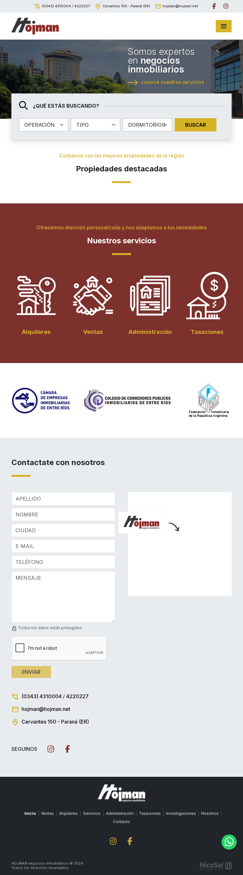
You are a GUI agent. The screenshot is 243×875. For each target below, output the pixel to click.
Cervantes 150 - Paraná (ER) (126, 6)
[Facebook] (214, 6)
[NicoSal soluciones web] (216, 865)
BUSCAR (195, 125)
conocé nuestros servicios (172, 82)
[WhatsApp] (229, 842)
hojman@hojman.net (180, 6)
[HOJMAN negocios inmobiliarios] (35, 26)
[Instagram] (226, 6)
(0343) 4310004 (56, 6)
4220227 (82, 6)
